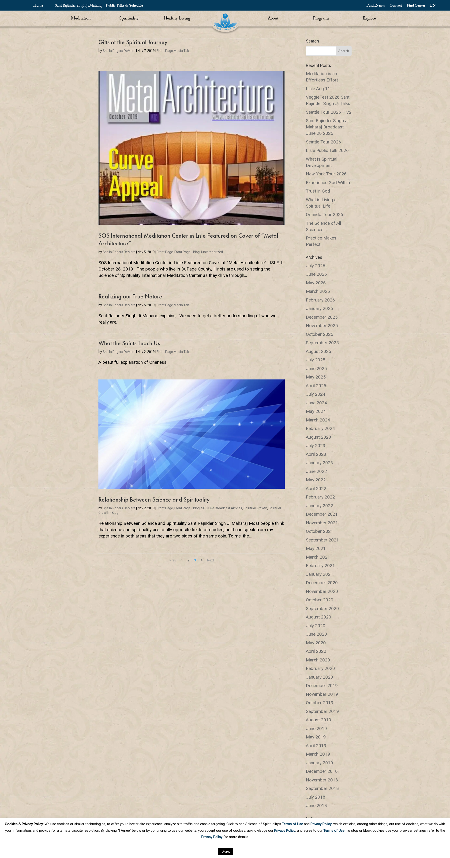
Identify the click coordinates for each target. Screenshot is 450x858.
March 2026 (318, 291)
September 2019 (322, 711)
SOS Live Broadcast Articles (221, 508)
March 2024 (318, 420)
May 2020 (316, 642)
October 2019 (319, 702)
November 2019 (322, 694)
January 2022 (319, 505)
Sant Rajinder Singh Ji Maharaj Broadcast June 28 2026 (327, 127)
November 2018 (322, 780)
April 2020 (316, 651)
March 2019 (318, 754)
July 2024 (315, 394)
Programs (321, 19)
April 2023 (316, 454)
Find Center (416, 6)
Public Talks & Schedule (124, 6)
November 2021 (322, 523)
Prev (172, 560)
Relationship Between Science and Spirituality (154, 499)
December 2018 (322, 771)
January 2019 (319, 762)
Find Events (375, 6)
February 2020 (320, 668)
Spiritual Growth (255, 508)
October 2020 (319, 600)
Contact (396, 6)
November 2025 (322, 325)
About (273, 19)
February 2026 (320, 300)
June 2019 (316, 728)
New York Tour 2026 (326, 174)
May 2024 (316, 411)
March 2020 (318, 660)
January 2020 (319, 677)
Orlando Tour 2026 (324, 214)
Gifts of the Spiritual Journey (133, 42)
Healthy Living (177, 19)
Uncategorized (212, 252)
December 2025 (322, 317)
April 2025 (316, 385)
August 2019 (318, 720)
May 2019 (316, 737)
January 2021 (319, 574)
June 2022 (316, 471)
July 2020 (315, 625)
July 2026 (315, 265)
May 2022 (316, 480)
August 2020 (318, 617)
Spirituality (129, 19)
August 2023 (318, 437)
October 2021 (319, 531)
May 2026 (316, 283)
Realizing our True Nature (130, 296)
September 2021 (322, 540)
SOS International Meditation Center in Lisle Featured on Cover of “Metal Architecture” (188, 239)
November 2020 (322, 591)
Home (38, 6)
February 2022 (320, 497)
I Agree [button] (225, 851)
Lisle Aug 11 (318, 88)
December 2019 (322, 685)
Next (210, 560)
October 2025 (319, 334)
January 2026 (319, 308)
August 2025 (318, 351)
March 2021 (318, 557)
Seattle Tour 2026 (323, 142)
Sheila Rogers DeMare (119, 51)
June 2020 (316, 634)
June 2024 (316, 403)
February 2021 (320, 565)
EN (433, 6)
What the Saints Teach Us (129, 343)
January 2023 (319, 462)
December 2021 (322, 514)
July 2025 (315, 360)
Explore (369, 19)
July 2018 (315, 797)
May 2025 (316, 377)
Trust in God (318, 191)
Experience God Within (328, 182)
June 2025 (316, 368)
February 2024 (320, 428)
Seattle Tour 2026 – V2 (329, 112)
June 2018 (316, 805)
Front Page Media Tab (173, 51)
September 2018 (322, 788)
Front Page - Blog (187, 252)
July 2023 (315, 445)
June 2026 (316, 274)
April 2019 (316, 745)
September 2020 (322, 608)
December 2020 (322, 582)
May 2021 (316, 548)
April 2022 (316, 488)
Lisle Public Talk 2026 (327, 150)
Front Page (165, 252)
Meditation (81, 19)
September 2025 (322, 342)
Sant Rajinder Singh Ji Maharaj (78, 6)
